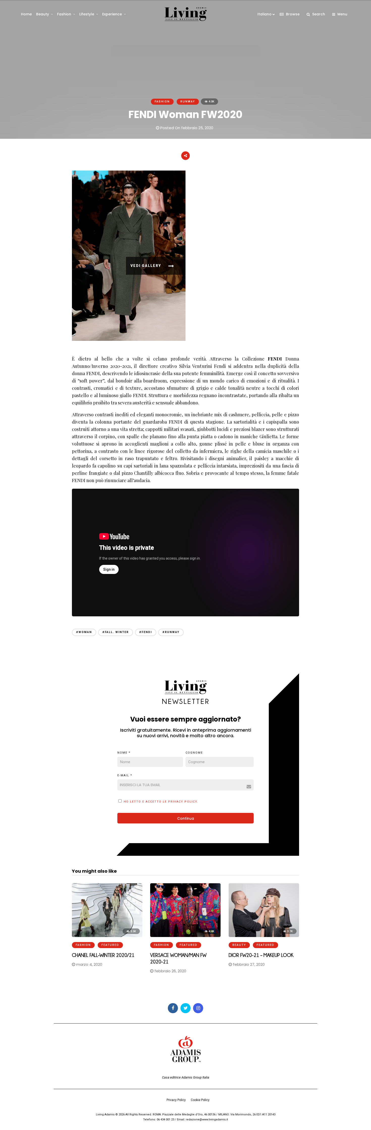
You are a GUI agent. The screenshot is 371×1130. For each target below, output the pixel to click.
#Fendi (145, 632)
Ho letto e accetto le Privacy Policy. (161, 801)
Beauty (42, 14)
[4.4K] (185, 935)
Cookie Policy (200, 1100)
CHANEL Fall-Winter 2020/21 (103, 955)
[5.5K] (107, 935)
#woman (84, 632)
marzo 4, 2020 (88, 964)
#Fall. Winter (115, 632)
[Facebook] (173, 1008)
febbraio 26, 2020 (169, 971)
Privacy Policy (176, 1100)
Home (26, 14)
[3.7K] (264, 935)
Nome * (123, 752)
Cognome (194, 752)
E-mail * (124, 775)
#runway (171, 632)
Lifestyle (86, 14)
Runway (187, 101)
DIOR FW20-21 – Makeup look (261, 955)
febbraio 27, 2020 (248, 964)
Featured (110, 945)
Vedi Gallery (146, 266)
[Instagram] (198, 1008)
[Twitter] (185, 1008)
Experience (112, 14)
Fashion (64, 14)
